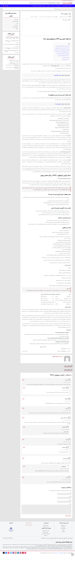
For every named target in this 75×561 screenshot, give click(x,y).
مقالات (59, 351)
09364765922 (69, 0)
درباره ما (48, 5)
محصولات (64, 5)
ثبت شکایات (46, 535)
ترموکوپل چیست (58, 5)
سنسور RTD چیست (57, 75)
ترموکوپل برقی (64, 348)
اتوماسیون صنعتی (15, 21)
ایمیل (70, 496)
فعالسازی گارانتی (35, 5)
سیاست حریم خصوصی (45, 530)
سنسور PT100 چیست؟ (12, 63)
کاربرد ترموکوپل (11, 60)
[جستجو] (30, 3)
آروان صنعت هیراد (28, 522)
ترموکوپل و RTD (63, 351)
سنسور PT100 (63, 528)
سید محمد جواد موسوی (57, 356)
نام (70, 492)
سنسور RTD (63, 526)
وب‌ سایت (69, 500)
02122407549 (64, 0)
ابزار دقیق (16, 19)
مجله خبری (53, 5)
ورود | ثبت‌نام (5, 2)
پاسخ (23, 379)
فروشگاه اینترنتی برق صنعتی (58, 552)
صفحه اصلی (70, 5)
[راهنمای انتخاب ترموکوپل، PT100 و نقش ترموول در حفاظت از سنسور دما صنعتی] (11, 38)
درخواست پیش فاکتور (42, 5)
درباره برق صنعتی (45, 525)
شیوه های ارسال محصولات (46, 533)
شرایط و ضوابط (45, 532)
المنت (17, 23)
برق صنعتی (63, 531)
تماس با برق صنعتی (46, 526)
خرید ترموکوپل (63, 525)
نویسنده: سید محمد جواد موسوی (64, 16)
